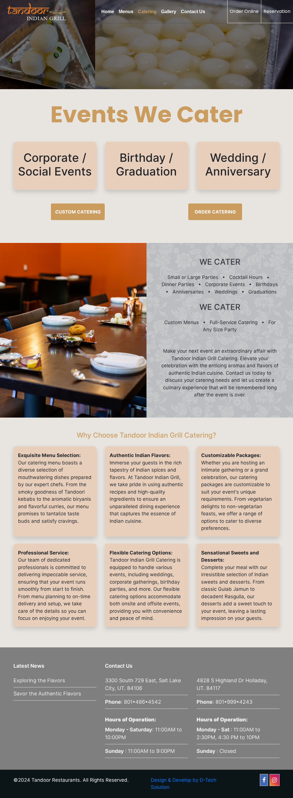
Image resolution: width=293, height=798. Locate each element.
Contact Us (193, 11)
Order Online (244, 11)
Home (107, 11)
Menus (126, 11)
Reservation (277, 11)
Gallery (168, 11)
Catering (147, 11)
